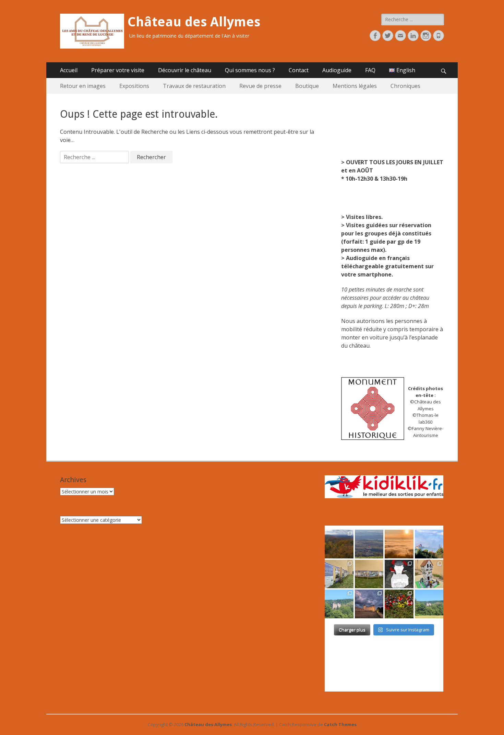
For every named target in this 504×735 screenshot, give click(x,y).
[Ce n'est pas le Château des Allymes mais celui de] (429, 604)
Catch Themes (340, 724)
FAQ (370, 70)
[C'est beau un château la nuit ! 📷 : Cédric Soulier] (369, 604)
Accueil (68, 70)
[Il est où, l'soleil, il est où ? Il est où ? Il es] (429, 544)
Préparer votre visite (117, 70)
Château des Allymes (194, 21)
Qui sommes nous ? (250, 70)
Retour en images (83, 86)
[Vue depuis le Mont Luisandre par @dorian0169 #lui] (369, 544)
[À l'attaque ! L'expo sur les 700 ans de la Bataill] (399, 604)
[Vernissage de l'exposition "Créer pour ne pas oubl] (339, 574)
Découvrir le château (184, 70)
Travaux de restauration (194, 86)
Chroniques (405, 86)
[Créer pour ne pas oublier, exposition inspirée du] (399, 574)
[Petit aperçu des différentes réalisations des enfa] (429, 574)
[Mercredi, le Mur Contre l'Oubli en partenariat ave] (369, 574)
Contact (299, 70)
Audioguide (336, 70)
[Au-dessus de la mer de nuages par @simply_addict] (399, 544)
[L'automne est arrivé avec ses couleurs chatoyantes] (339, 544)
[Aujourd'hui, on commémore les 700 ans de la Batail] (339, 604)
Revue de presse (260, 86)
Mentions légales (355, 86)
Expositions (134, 86)
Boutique (307, 86)
